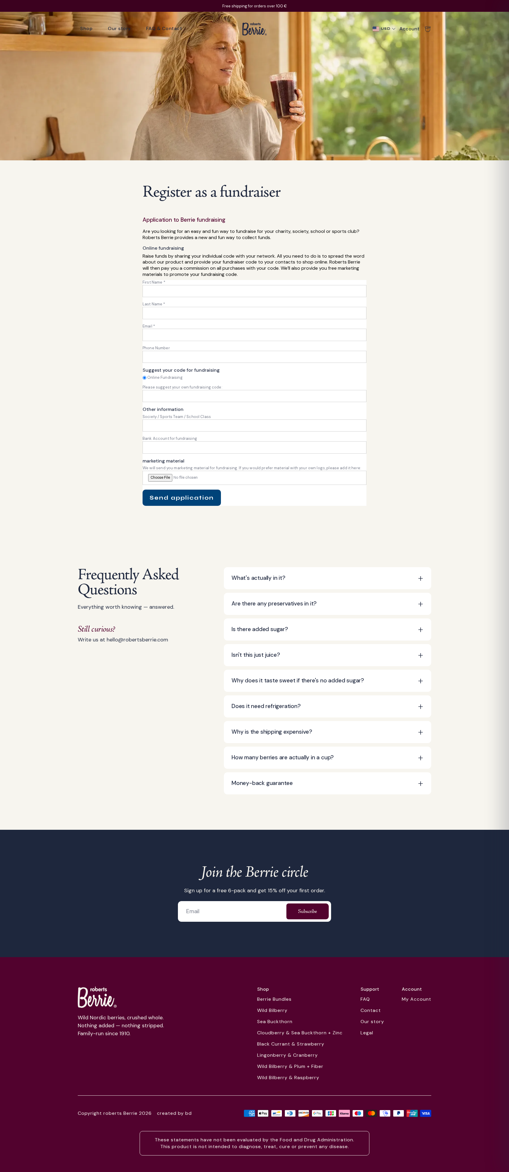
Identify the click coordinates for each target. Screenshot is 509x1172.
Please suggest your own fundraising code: (182, 387)
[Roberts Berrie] (97, 997)
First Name (154, 282)
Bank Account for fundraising (170, 438)
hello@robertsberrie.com (137, 639)
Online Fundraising (165, 377)
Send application (182, 497)
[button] (328, 578)
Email (149, 326)
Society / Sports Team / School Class (177, 416)
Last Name (154, 304)
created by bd (174, 1113)
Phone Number (156, 347)
